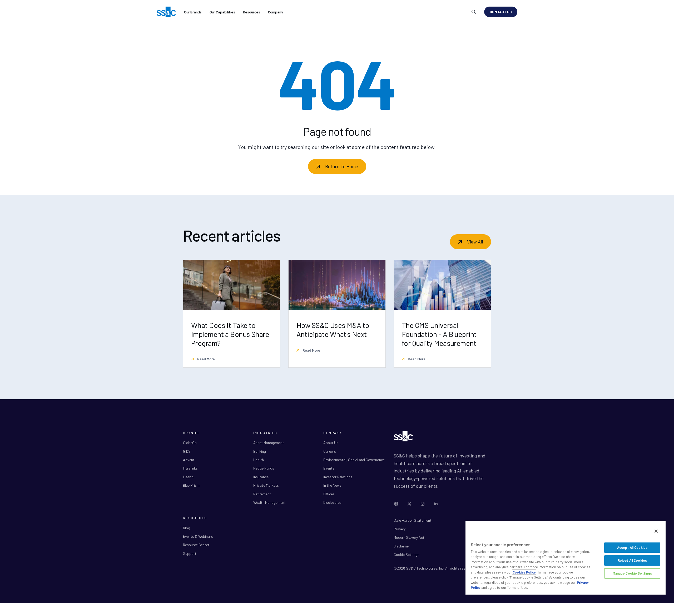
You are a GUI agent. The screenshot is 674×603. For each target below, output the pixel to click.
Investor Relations (337, 477)
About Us (330, 442)
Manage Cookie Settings (632, 573)
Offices (329, 494)
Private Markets (266, 485)
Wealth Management (269, 502)
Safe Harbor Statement (413, 520)
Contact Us (501, 11)
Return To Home (341, 166)
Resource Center (196, 544)
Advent (189, 459)
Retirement (262, 494)
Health (188, 477)
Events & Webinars (198, 536)
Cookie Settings (406, 554)
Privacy (399, 529)
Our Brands (193, 12)
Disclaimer (402, 546)
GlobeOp (190, 442)
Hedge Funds (263, 468)
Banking (259, 451)
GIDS (187, 451)
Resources (251, 12)
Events (328, 468)
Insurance (261, 477)
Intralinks (190, 468)
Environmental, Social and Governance (354, 459)
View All (475, 242)
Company (275, 12)
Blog (186, 528)
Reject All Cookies (632, 560)
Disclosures (332, 502)
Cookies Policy (524, 572)
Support (189, 553)
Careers (329, 451)
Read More (205, 359)
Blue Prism (191, 485)
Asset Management (268, 442)
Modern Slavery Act (409, 537)
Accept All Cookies (632, 547)
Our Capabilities (222, 12)
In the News (332, 485)
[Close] (656, 531)
